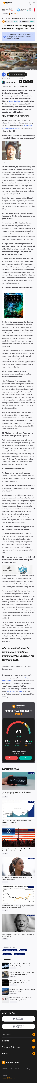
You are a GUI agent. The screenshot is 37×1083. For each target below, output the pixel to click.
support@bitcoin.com (9, 1078)
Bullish (26, 758)
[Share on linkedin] (31, 81)
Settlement (7, 954)
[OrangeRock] (13, 14)
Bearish (11, 758)
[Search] (29, 3)
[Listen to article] (4, 74)
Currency (23, 950)
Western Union (19, 954)
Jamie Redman (11, 82)
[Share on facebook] (20, 81)
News (3, 18)
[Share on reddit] (28, 81)
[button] (24, 74)
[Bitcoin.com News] (7, 3)
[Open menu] (33, 3)
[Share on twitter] (24, 81)
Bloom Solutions (14, 101)
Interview (9, 18)
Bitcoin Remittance (9, 950)
